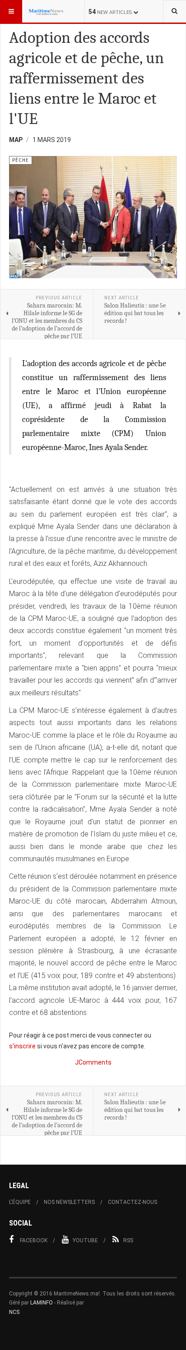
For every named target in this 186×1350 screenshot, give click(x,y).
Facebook (33, 1240)
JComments (93, 1062)
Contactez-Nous (132, 1202)
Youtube (85, 1240)
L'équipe (20, 1202)
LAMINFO (41, 1302)
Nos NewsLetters (69, 1202)
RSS (128, 1240)
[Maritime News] (46, 11)
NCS (14, 1312)
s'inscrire (22, 1046)
